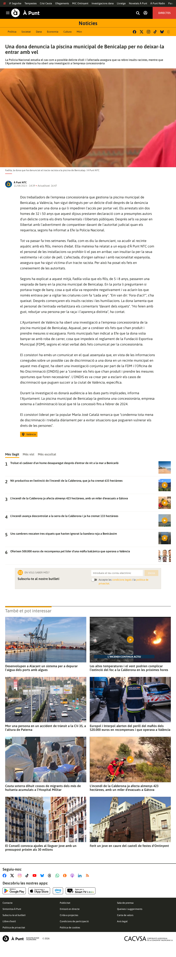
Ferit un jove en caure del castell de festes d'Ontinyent (129, 846)
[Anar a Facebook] (5, 875)
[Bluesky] (162, 31)
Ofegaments (62, 3)
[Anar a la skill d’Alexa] (58, 890)
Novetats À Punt (138, 3)
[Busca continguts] (138, 13)
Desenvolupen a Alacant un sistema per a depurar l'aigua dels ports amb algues (41, 668)
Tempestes (31, 3)
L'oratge (121, 3)
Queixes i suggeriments (129, 909)
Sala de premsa (125, 902)
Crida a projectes (69, 915)
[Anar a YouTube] (35, 875)
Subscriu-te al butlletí (14, 915)
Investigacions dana (103, 3)
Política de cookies (70, 927)
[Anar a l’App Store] (39, 890)
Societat (26, 31)
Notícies (88, 23)
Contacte (8, 902)
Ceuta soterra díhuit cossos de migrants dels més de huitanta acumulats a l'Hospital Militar (43, 788)
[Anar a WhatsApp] (58, 875)
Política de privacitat (14, 927)
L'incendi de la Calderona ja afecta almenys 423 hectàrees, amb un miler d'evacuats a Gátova (124, 788)
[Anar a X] (12, 875)
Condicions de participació (74, 921)
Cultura (67, 31)
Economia (52, 31)
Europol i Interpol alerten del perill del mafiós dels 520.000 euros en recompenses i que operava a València (130, 728)
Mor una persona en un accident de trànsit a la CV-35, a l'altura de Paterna (45, 728)
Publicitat (65, 902)
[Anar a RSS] (88, 875)
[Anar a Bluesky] (42, 875)
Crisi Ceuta (46, 3)
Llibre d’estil (9, 921)
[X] (141, 31)
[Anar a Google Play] (14, 890)
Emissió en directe (70, 909)
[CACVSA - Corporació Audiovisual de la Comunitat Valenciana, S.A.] (148, 938)
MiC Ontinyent (80, 3)
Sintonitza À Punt (12, 909)
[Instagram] (148, 31)
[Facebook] (134, 32)
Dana (39, 31)
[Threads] (169, 31)
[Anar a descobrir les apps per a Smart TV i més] (81, 890)
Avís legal (122, 921)
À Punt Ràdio (157, 3)
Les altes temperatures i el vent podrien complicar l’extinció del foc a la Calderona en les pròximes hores (129, 668)
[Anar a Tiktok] (27, 875)
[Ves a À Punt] (25, 13)
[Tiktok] (155, 31)
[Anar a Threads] (50, 875)
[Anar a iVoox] (65, 875)
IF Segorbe (15, 3)
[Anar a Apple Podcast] (72, 875)
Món (79, 31)
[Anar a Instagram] (20, 875)
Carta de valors (125, 915)
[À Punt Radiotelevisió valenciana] (21, 938)
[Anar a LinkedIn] (80, 875)
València (31, 434)
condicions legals (121, 579)
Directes (164, 12)
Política (12, 31)
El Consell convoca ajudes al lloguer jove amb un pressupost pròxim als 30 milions (40, 847)
